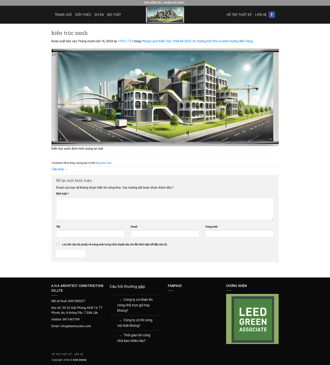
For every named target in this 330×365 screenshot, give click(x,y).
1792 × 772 (125, 41)
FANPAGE (175, 286)
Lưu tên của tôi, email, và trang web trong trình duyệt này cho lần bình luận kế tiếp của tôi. (114, 244)
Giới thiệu (83, 15)
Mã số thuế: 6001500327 (68, 301)
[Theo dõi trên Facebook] (272, 14)
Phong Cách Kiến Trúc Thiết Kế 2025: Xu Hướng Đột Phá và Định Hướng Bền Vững (197, 41)
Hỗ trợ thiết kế (239, 15)
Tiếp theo (59, 169)
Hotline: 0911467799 (65, 319)
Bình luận (62, 193)
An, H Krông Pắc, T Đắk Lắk (79, 313)
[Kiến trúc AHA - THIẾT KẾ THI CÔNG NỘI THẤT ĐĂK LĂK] (165, 14)
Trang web (211, 226)
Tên (58, 226)
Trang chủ (63, 15)
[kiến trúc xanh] (165, 97)
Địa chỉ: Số (58, 308)
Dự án (99, 15)
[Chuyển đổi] (120, 300)
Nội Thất (114, 15)
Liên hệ (261, 15)
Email (134, 226)
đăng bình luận (103, 162)
